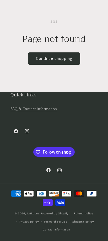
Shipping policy (83, 221)
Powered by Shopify (54, 213)
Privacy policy (29, 221)
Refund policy (83, 213)
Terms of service (55, 221)
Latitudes (33, 213)
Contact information (56, 229)
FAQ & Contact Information (33, 109)
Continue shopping (54, 58)
